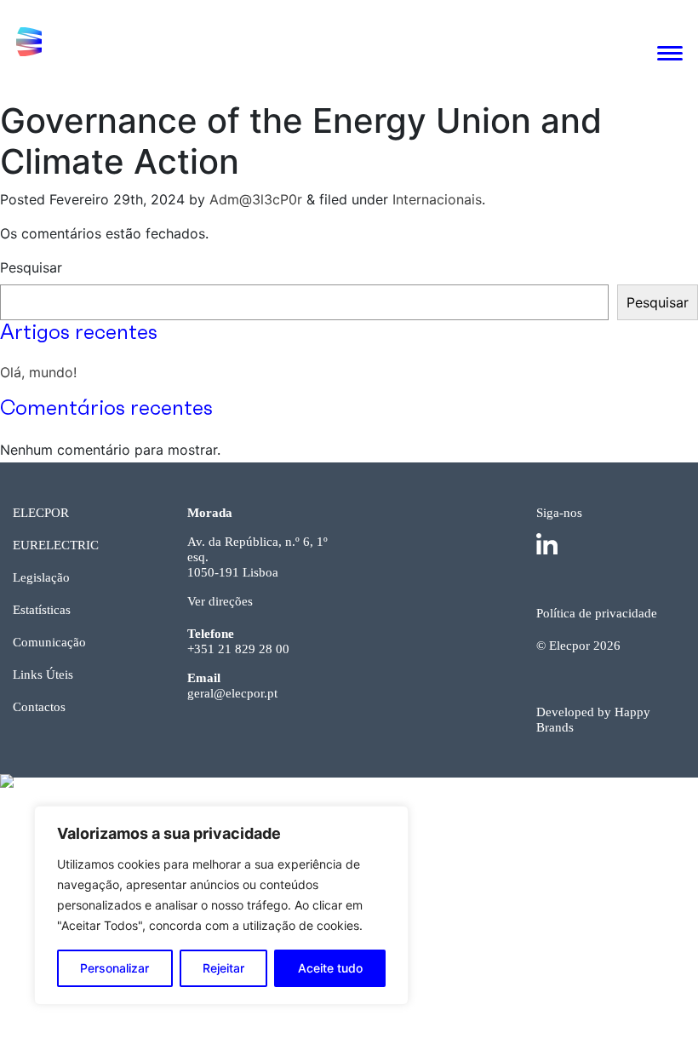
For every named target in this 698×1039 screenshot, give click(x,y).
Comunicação (49, 642)
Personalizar (114, 968)
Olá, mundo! (38, 372)
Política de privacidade (596, 613)
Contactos (39, 707)
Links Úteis (43, 674)
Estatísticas (42, 610)
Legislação (41, 577)
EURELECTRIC (56, 545)
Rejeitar (223, 968)
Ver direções (220, 601)
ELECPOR (41, 513)
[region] (221, 905)
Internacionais (437, 199)
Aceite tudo (330, 968)
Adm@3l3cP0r (255, 199)
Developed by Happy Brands (593, 719)
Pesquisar (31, 267)
